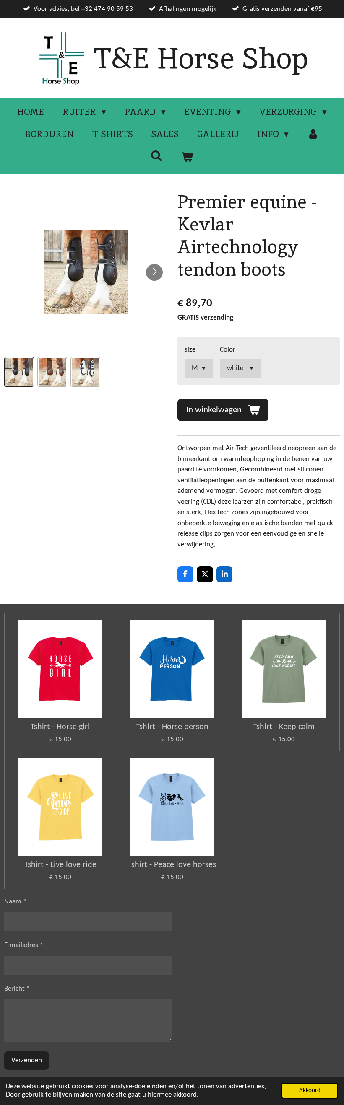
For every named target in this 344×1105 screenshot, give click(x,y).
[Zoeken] (156, 156)
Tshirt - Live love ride (60, 865)
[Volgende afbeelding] (154, 272)
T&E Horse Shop (201, 58)
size (190, 349)
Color (227, 349)
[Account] (313, 134)
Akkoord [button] (310, 1090)
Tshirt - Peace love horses (172, 865)
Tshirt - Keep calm (284, 727)
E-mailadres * (23, 945)
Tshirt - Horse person (172, 727)
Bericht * (17, 988)
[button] (19, 372)
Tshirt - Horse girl (60, 727)
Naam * (15, 901)
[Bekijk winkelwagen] (187, 157)
